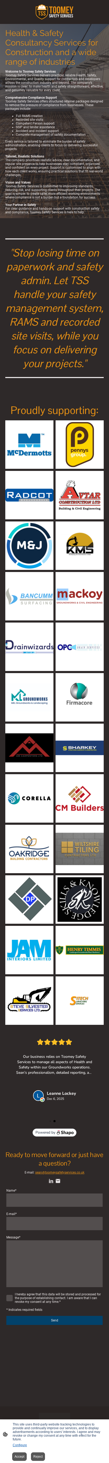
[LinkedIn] (51, 1181)
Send (54, 1320)
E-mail (11, 1214)
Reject (38, 1456)
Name (11, 1190)
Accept (19, 1456)
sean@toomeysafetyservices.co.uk (59, 1172)
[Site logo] (54, 12)
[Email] (58, 1181)
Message (13, 1237)
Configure (20, 1445)
